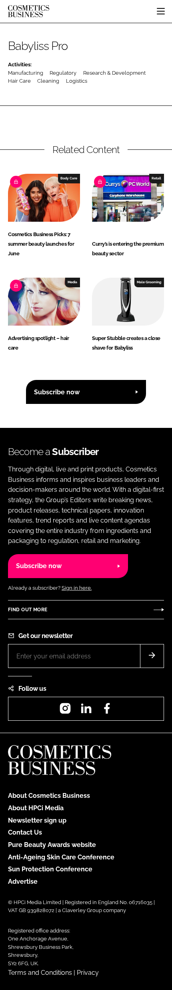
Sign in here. (77, 588)
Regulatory (63, 73)
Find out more (27, 609)
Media (72, 282)
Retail (156, 178)
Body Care (68, 178)
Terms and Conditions (40, 972)
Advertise (23, 881)
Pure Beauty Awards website (52, 845)
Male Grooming (149, 282)
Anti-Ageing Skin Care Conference (61, 857)
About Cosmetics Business (49, 795)
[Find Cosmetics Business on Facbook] (106, 711)
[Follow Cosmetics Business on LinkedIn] (86, 711)
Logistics (76, 81)
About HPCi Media (36, 808)
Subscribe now (57, 392)
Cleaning (48, 81)
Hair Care (19, 81)
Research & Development (114, 73)
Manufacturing (25, 73)
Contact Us (25, 832)
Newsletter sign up (37, 820)
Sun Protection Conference (50, 869)
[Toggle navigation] (161, 11)
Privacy (88, 972)
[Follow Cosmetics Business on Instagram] (65, 711)
